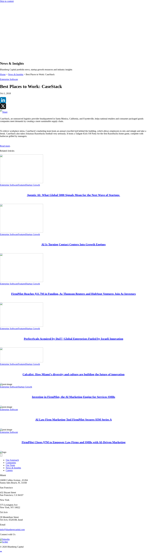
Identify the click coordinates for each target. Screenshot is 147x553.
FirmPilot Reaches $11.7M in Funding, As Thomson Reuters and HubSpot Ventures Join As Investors (73, 293)
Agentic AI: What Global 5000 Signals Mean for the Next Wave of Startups (73, 195)
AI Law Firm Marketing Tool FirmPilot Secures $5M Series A (73, 419)
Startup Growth (33, 185)
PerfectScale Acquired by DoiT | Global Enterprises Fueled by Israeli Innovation (73, 338)
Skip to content (7, 1)
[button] (7, 57)
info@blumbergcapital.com (12, 529)
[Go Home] (73, 36)
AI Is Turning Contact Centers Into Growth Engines (73, 244)
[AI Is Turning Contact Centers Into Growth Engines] (21, 232)
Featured (22, 185)
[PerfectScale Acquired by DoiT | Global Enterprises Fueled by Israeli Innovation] (21, 326)
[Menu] (1, 38)
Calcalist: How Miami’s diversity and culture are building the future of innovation (73, 374)
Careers (9, 470)
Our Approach (12, 44)
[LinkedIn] (73, 100)
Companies (11, 46)
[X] (73, 106)
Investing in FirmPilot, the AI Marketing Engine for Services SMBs (73, 396)
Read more (5, 146)
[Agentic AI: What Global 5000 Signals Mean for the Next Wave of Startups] (21, 182)
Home (3, 74)
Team (8, 49)
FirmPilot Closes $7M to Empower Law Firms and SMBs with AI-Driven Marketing (73, 442)
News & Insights (13, 52)
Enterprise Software (9, 79)
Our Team (10, 465)
